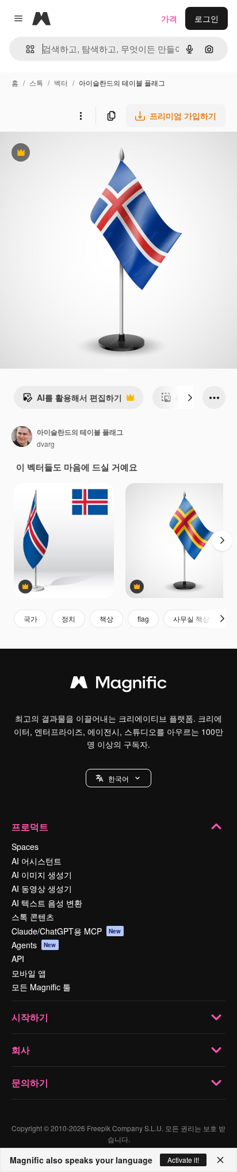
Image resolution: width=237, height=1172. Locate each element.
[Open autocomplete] (25, 49)
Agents (34, 945)
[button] (118, 778)
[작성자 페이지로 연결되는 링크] (22, 437)
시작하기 (30, 1017)
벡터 (61, 82)
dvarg (46, 444)
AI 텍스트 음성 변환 (47, 903)
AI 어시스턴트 (37, 861)
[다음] (189, 397)
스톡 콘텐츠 (33, 916)
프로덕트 (30, 826)
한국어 (118, 778)
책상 (106, 618)
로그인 (206, 18)
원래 (66, 154)
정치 (68, 618)
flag (143, 618)
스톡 (36, 82)
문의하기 (30, 1082)
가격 (169, 18)
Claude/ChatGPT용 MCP (66, 931)
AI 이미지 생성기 (42, 874)
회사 (21, 1049)
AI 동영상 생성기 (42, 888)
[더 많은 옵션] (80, 115)
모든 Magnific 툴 (41, 987)
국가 (30, 618)
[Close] (220, 1160)
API (18, 958)
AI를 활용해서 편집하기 (72, 400)
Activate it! (183, 1160)
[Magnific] (118, 685)
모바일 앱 (29, 973)
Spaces (25, 846)
